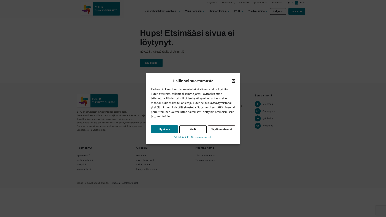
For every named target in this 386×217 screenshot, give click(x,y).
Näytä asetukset (221, 129)
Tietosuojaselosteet (201, 137)
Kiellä (193, 129)
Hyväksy (164, 129)
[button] (233, 80)
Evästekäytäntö (181, 137)
